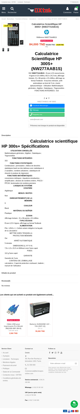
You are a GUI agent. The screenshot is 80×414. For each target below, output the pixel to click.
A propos (6, 356)
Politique (6, 368)
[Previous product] (77, 19)
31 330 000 (31, 365)
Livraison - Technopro (24, 2)
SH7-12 (40, 328)
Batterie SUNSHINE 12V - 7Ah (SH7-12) (40, 325)
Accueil (5, 353)
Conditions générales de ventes (12, 379)
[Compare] (13, 321)
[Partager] (44, 98)
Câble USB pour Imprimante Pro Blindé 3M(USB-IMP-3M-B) (13, 326)
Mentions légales (9, 362)
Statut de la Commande (11, 372)
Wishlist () (75, 2)
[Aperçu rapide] (16, 321)
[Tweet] (46, 98)
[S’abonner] (75, 363)
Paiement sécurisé (10, 365)
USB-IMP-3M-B (13, 330)
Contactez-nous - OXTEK (9, 2)
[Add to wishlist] (10, 321)
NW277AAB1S (43, 102)
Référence (40, 37)
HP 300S (52, 102)
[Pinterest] (48, 98)
